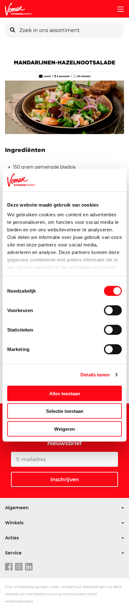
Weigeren (64, 428)
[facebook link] (9, 567)
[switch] (113, 310)
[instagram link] (19, 567)
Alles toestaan (64, 393)
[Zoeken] (12, 30)
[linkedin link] (29, 567)
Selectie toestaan (64, 411)
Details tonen (95, 374)
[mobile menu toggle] (118, 9)
